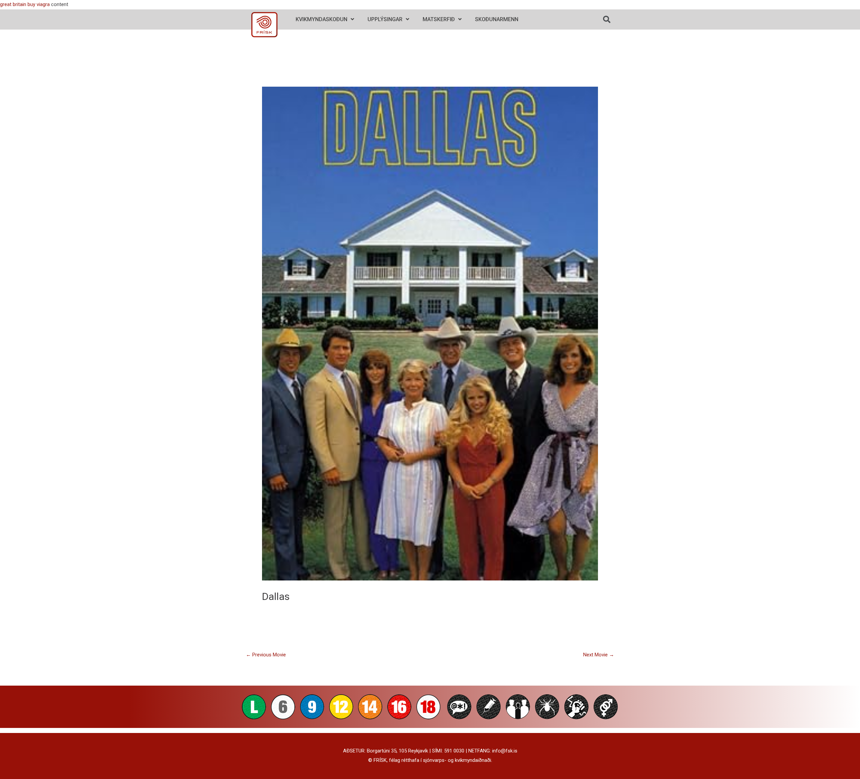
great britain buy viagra (25, 4)
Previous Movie (266, 655)
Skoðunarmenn (496, 19)
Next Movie (598, 655)
